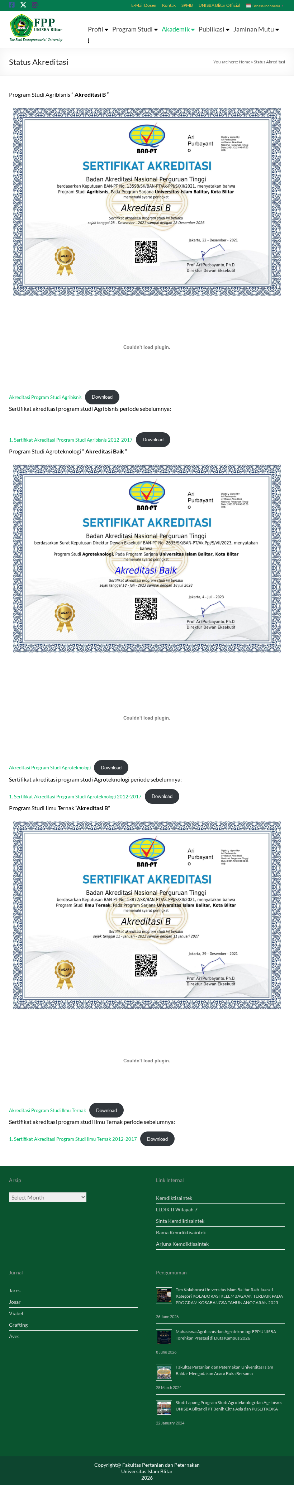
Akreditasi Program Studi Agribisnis (45, 397)
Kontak (169, 5)
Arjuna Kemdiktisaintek (182, 1244)
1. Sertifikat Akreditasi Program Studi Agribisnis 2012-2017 (71, 439)
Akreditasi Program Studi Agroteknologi (50, 767)
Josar (15, 1302)
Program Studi (132, 29)
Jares (14, 1290)
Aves (14, 1336)
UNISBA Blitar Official (219, 5)
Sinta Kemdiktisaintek (180, 1221)
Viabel (16, 1313)
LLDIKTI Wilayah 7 (177, 1209)
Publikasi (211, 29)
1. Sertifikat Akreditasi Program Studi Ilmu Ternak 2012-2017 (73, 1139)
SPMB (187, 5)
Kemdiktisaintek (174, 1198)
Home (244, 61)
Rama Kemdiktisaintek (181, 1232)
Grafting (18, 1325)
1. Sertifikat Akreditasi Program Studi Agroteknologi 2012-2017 (75, 796)
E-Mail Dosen (143, 5)
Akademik (176, 29)
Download (102, 397)
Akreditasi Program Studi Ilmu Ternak (47, 1110)
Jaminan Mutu (253, 29)
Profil (95, 29)
